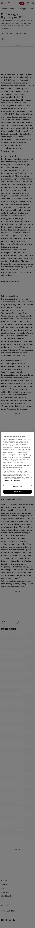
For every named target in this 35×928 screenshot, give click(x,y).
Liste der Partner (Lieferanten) (11, 480)
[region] (17, 464)
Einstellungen (17, 486)
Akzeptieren (17, 492)
